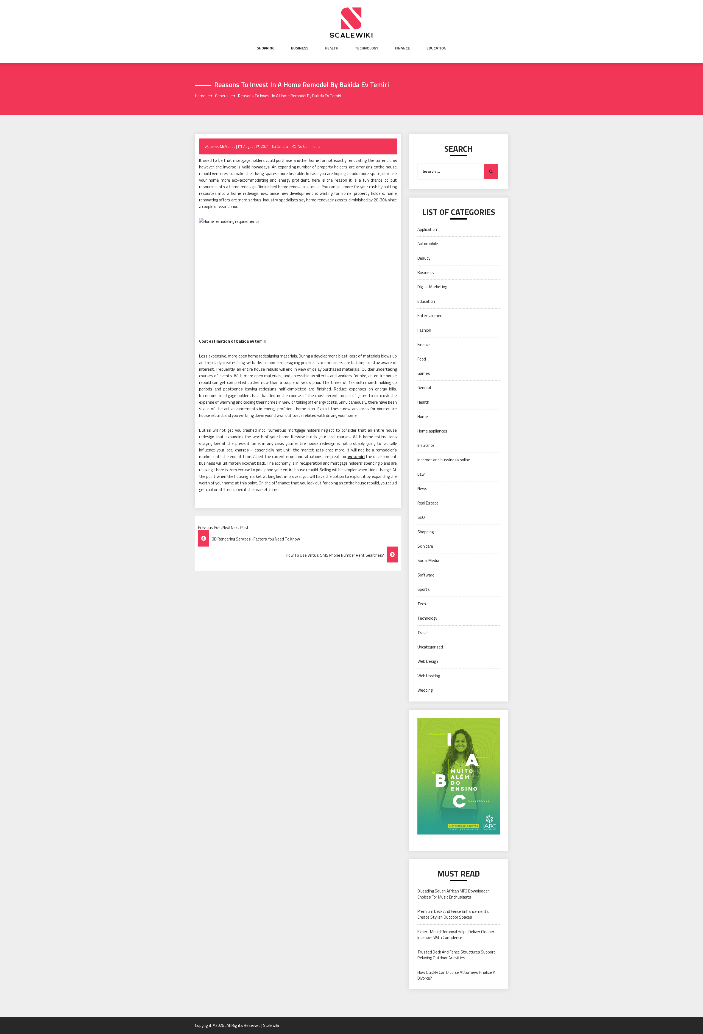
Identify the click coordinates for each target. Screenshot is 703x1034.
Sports (423, 589)
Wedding (425, 690)
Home (422, 416)
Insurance (425, 445)
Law (421, 474)
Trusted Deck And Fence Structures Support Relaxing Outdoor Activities (456, 955)
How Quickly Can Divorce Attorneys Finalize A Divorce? (456, 975)
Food (421, 359)
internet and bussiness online (443, 460)
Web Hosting (428, 676)
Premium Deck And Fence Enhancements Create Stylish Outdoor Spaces (453, 914)
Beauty (423, 258)
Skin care (425, 546)
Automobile (427, 243)
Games (423, 373)
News (422, 488)
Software (425, 575)
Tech (421, 604)
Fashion (424, 330)
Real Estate (428, 503)
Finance (402, 48)
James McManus (222, 146)
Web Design (427, 661)
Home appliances (432, 431)
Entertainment (430, 315)
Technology (366, 48)
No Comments (309, 146)
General (283, 146)
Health (331, 48)
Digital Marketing (432, 287)
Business (299, 48)
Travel (422, 633)
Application (427, 229)
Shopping (266, 48)
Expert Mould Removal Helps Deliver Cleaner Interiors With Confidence (455, 934)
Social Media (428, 560)
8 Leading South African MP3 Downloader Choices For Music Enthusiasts (453, 894)
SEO (421, 517)
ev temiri (356, 456)
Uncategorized (430, 647)
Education (436, 48)
